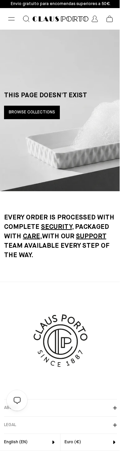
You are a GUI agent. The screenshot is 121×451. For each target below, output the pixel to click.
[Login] (94, 18)
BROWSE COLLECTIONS (32, 112)
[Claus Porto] (60, 19)
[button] (11, 18)
